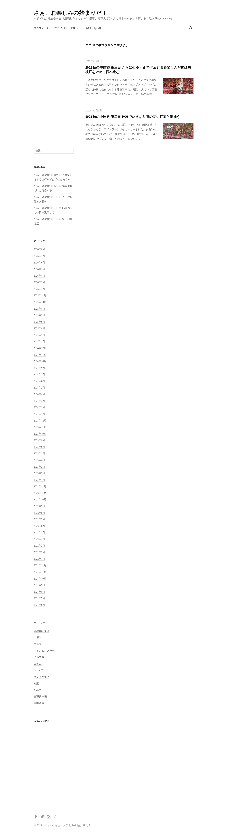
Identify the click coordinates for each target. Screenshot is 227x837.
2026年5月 (39, 269)
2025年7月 (39, 315)
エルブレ (39, 644)
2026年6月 (39, 262)
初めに (38, 690)
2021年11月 (40, 572)
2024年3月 (39, 401)
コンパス (39, 670)
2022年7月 (39, 519)
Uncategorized (41, 630)
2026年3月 (39, 282)
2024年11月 (40, 354)
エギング (39, 637)
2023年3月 (39, 466)
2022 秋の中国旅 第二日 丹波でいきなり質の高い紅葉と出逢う (132, 116)
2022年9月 (39, 506)
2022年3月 (39, 545)
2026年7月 (39, 256)
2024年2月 (39, 407)
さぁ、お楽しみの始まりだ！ (70, 12)
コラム (38, 663)
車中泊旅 (39, 703)
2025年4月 (39, 328)
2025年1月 (39, 341)
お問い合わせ (93, 28)
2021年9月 (39, 585)
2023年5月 (39, 453)
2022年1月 (39, 558)
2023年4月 (39, 460)
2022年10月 (40, 499)
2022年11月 (40, 493)
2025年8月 (39, 308)
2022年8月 (39, 512)
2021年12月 (40, 565)
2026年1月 (39, 289)
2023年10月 (40, 433)
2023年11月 (40, 427)
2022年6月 (39, 526)
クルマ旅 (39, 657)
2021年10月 (40, 578)
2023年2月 (39, 473)
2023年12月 (40, 420)
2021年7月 (39, 598)
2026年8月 (39, 249)
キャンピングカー (44, 650)
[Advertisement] (54, 89)
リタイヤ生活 (41, 677)
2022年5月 (39, 532)
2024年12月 (40, 348)
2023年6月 (39, 446)
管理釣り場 (40, 696)
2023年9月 (39, 440)
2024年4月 (39, 394)
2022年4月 (39, 539)
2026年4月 (39, 275)
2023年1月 (39, 479)
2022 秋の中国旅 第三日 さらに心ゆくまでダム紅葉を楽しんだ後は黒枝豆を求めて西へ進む (138, 69)
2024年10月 (40, 361)
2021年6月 (39, 605)
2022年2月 (39, 552)
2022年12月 (40, 486)
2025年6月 (39, 321)
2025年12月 (40, 295)
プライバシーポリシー (67, 28)
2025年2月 (39, 335)
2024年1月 (39, 414)
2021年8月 (39, 591)
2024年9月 (39, 368)
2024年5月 (39, 387)
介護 (36, 683)
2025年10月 (40, 302)
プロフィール (41, 28)
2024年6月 (39, 381)
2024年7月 (39, 374)
